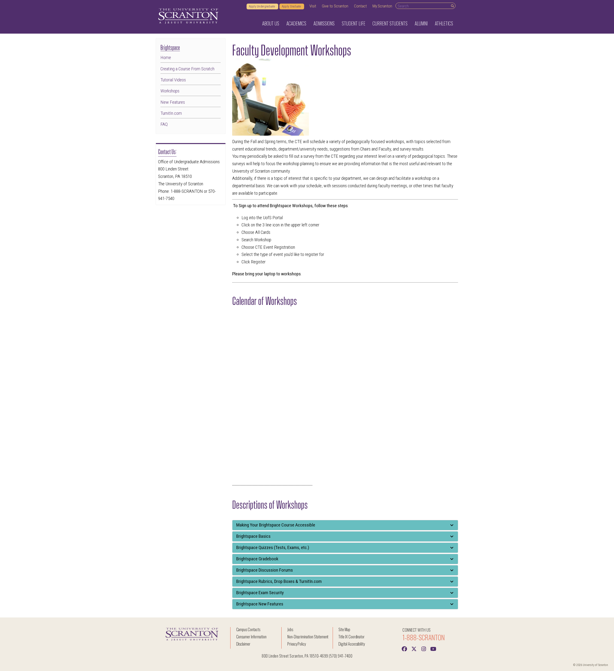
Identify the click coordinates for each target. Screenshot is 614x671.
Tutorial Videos (173, 79)
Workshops (169, 90)
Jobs (290, 629)
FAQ (164, 124)
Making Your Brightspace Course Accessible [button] (275, 525)
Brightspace (170, 47)
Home (165, 57)
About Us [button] (270, 23)
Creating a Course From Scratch (187, 68)
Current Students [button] (389, 23)
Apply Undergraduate (262, 6)
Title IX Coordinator (351, 637)
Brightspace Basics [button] (253, 536)
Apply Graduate (292, 6)
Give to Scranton (335, 6)
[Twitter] (414, 648)
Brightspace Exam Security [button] (260, 592)
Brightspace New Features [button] (259, 604)
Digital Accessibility (351, 644)
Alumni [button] (421, 23)
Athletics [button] (444, 23)
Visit (312, 6)
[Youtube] (433, 648)
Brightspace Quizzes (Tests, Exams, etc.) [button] (272, 547)
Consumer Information (251, 637)
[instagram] (423, 648)
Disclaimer (243, 644)
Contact (360, 6)
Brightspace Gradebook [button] (257, 559)
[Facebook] (404, 648)
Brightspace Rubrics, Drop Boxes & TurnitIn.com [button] (279, 581)
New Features (172, 102)
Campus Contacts (248, 629)
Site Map (344, 629)
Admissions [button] (324, 23)
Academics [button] (296, 23)
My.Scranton (382, 6)
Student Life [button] (353, 23)
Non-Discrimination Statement (308, 637)
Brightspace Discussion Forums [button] (264, 570)
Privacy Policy (296, 644)
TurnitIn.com (171, 113)
